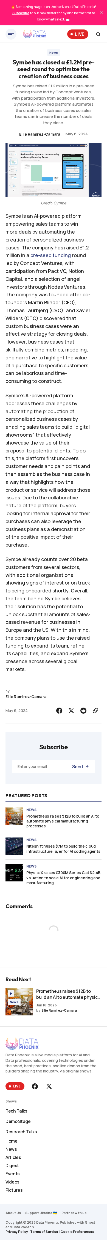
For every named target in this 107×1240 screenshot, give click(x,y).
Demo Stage (18, 1121)
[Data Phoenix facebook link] (35, 1086)
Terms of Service (44, 1231)
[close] (101, 12)
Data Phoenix (23, 1227)
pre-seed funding (50, 255)
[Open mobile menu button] (10, 34)
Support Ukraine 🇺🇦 (41, 1213)
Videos (12, 1182)
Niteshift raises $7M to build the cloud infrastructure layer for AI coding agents (63, 849)
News (53, 52)
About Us (13, 1213)
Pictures (13, 1190)
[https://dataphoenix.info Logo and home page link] (34, 34)
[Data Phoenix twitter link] (48, 1086)
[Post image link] (14, 816)
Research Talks (21, 1132)
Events (12, 1174)
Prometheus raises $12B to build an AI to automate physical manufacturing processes (62, 821)
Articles (13, 1157)
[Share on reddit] (83, 711)
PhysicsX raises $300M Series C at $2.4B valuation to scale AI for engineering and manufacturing (63, 877)
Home (11, 1141)
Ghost (90, 1222)
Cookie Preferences (77, 1231)
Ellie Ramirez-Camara (39, 134)
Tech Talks (16, 1111)
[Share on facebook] (59, 711)
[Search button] (98, 34)
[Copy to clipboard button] (95, 711)
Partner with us (73, 1213)
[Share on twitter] (71, 711)
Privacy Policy (16, 1231)
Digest (12, 1165)
